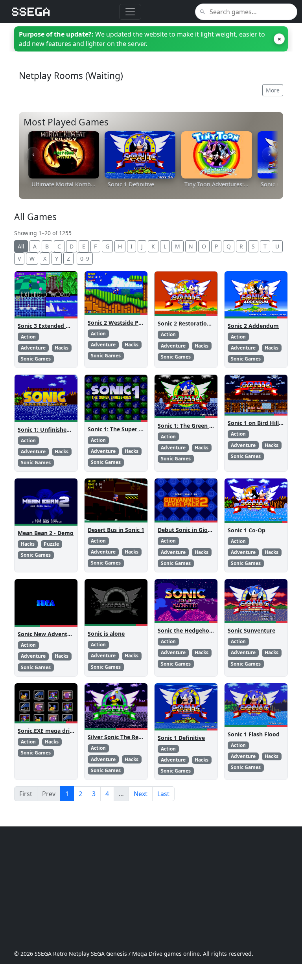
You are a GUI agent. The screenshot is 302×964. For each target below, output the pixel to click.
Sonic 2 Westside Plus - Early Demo (135, 322)
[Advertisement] (151, 888)
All (21, 246)
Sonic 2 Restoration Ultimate (197, 323)
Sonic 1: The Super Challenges (128, 429)
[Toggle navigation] (130, 12)
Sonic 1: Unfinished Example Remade (68, 429)
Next (140, 793)
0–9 (84, 258)
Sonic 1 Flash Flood (254, 734)
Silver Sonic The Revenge (121, 737)
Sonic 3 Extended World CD (54, 325)
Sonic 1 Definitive (181, 737)
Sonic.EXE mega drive (47, 730)
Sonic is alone (106, 633)
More (273, 90)
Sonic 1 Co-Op (246, 530)
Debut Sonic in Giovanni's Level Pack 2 (210, 530)
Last (163, 793)
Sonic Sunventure (251, 630)
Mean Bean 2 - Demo (46, 533)
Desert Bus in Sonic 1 (116, 530)
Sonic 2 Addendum (253, 325)
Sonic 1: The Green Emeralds (196, 425)
